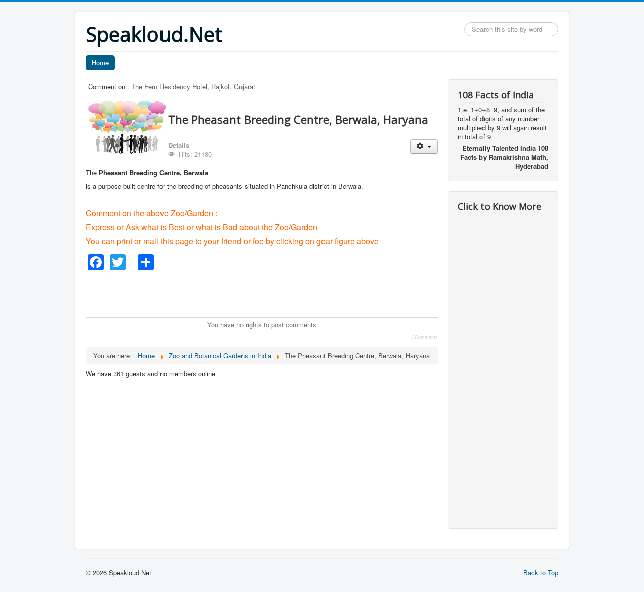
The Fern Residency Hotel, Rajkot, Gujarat (193, 86)
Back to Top (540, 572)
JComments (425, 337)
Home (100, 62)
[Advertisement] (269, 292)
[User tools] (424, 146)
